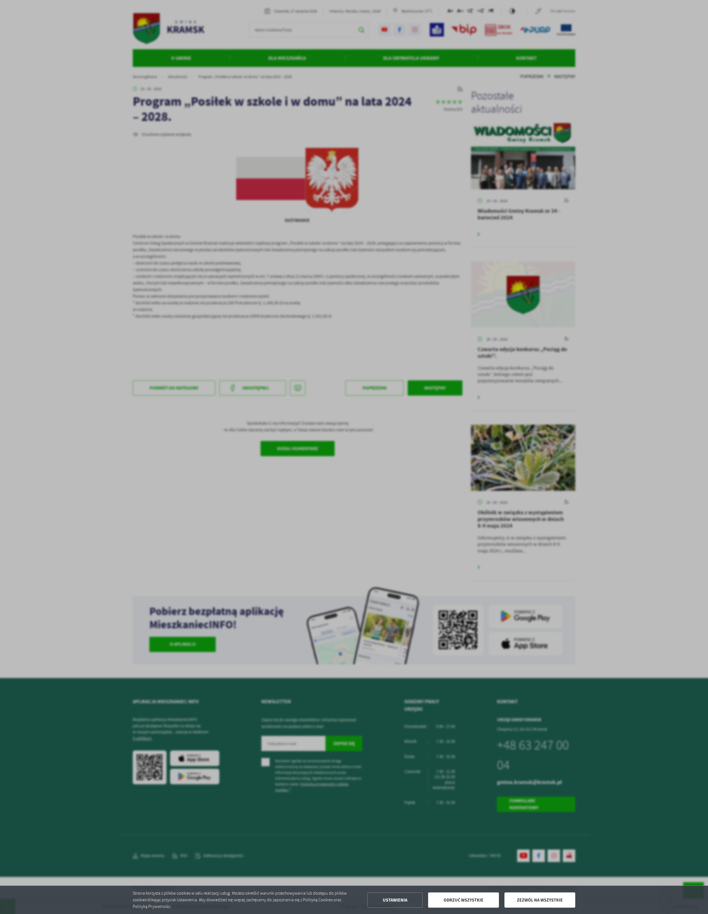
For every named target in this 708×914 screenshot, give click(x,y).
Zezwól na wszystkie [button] (540, 900)
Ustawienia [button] (395, 900)
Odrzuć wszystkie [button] (463, 900)
